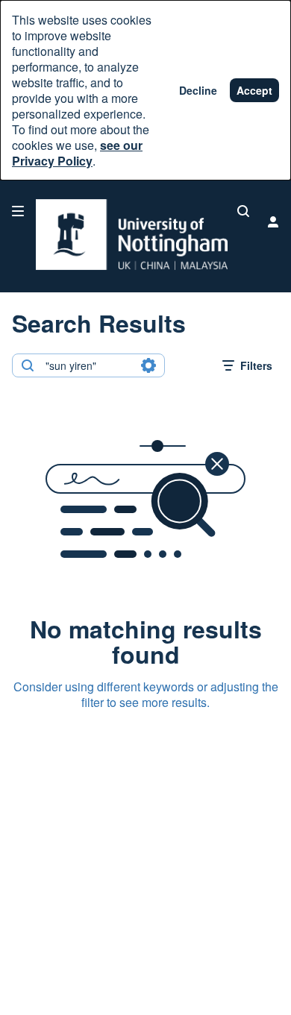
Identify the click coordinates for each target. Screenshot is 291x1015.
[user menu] (273, 221)
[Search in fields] (148, 365)
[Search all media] (243, 211)
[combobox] (88, 365)
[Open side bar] (18, 211)
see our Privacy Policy (77, 152)
